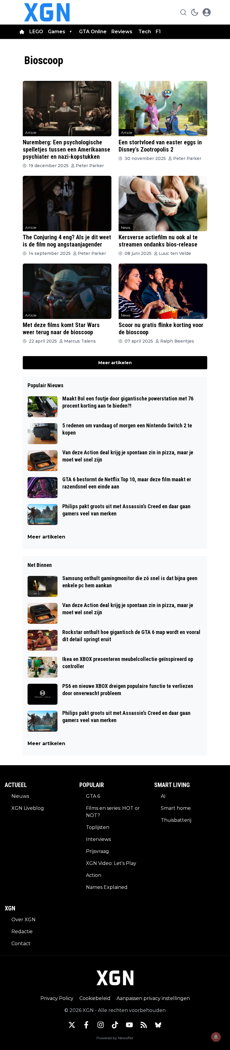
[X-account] (71, 1024)
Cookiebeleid (95, 998)
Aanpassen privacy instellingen (153, 998)
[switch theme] (194, 12)
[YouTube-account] (129, 1024)
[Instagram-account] (100, 1024)
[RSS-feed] (143, 1024)
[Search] (183, 12)
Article (30, 132)
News (125, 227)
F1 (158, 31)
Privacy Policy (56, 998)
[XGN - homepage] (47, 12)
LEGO (36, 31)
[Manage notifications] (216, 1037)
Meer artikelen (115, 362)
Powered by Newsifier (115, 1038)
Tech (144, 31)
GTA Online (93, 31)
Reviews (122, 31)
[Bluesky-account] (158, 1024)
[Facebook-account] (86, 1024)
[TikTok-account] (115, 1024)
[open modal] (206, 12)
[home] (22, 31)
